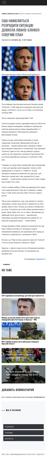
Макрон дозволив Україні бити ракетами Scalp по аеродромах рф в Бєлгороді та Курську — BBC (21, 319)
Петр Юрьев (28, 40)
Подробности (40, 259)
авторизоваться (39, 397)
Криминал (6, 264)
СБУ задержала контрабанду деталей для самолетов (23, 296)
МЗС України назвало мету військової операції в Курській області (20, 343)
